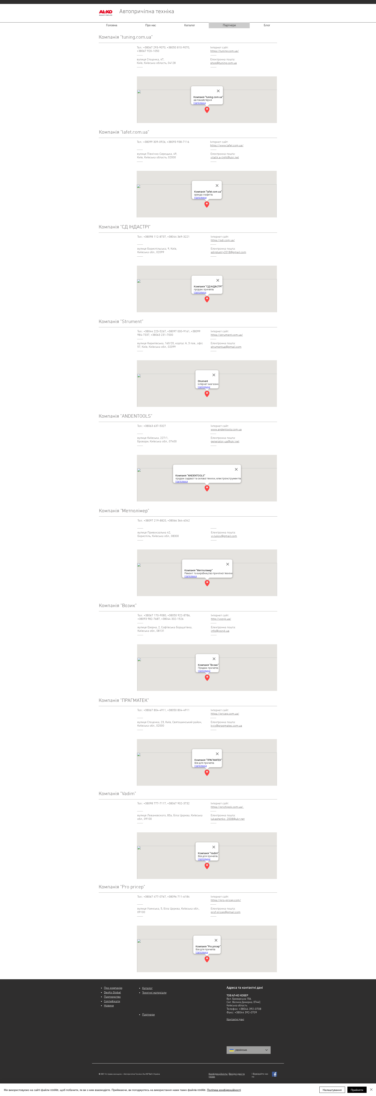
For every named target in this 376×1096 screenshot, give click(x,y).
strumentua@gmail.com (226, 347)
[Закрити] (371, 1090)
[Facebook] (274, 1074)
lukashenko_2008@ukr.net (228, 819)
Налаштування (332, 1090)
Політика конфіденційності (224, 1090)
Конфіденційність (218, 1074)
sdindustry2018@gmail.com (228, 252)
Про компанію (113, 988)
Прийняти (357, 1090)
